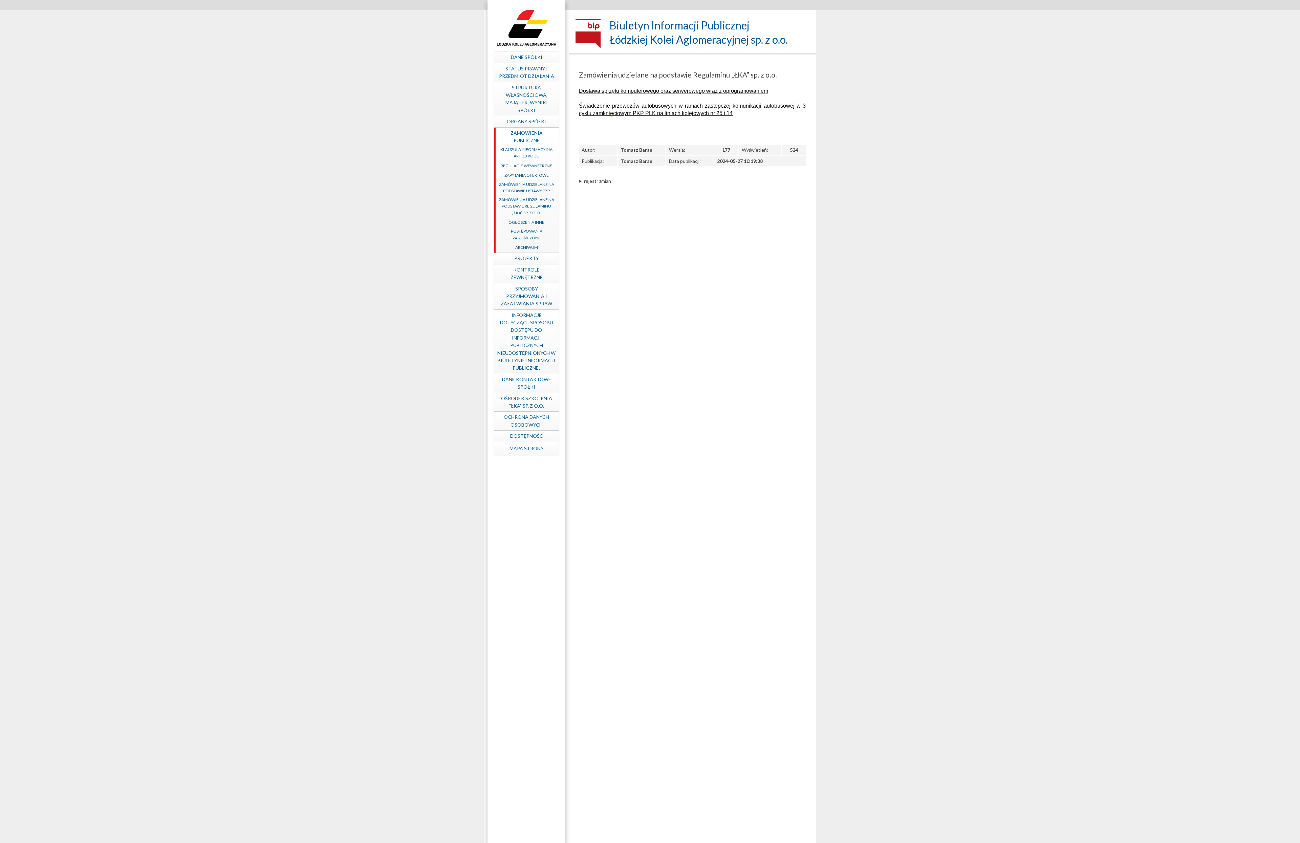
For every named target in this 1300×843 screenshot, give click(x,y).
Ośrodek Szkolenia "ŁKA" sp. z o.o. (526, 402)
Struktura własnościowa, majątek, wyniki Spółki (526, 99)
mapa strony (527, 448)
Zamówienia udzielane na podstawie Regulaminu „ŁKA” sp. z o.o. (526, 206)
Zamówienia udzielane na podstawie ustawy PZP (526, 187)
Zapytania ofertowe (526, 175)
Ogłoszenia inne (526, 222)
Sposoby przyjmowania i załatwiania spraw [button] (526, 296)
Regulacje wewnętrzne (526, 165)
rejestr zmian (597, 181)
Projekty (526, 258)
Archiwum (526, 247)
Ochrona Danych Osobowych (526, 420)
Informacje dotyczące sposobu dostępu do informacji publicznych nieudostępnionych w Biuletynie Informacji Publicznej (526, 341)
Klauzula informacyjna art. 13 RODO (526, 152)
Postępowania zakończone (526, 234)
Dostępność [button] (526, 436)
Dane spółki (526, 57)
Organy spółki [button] (526, 121)
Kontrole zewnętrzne (527, 273)
